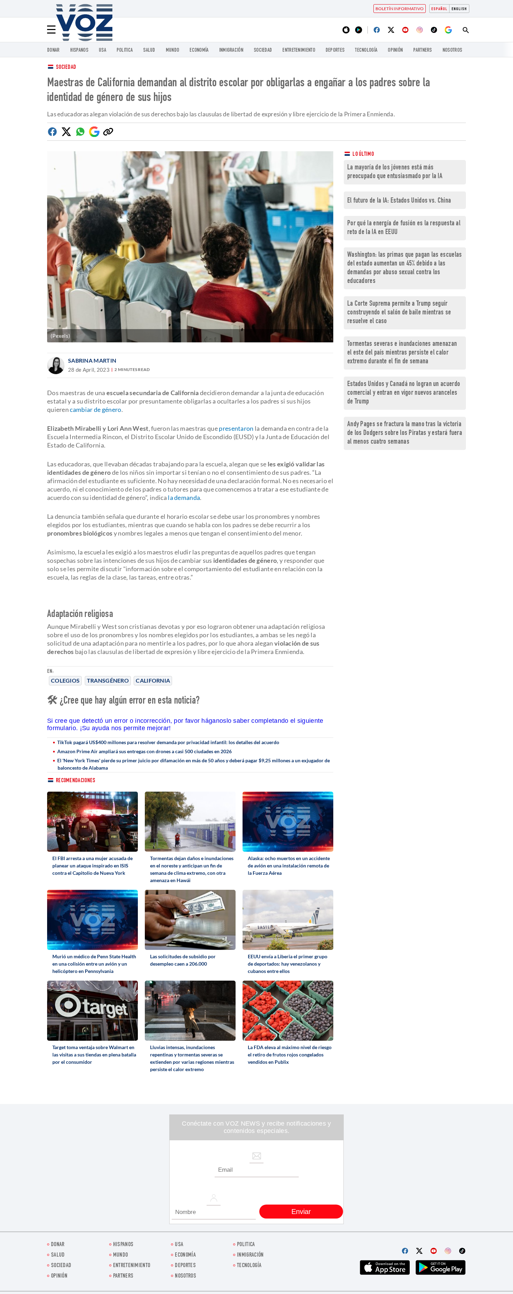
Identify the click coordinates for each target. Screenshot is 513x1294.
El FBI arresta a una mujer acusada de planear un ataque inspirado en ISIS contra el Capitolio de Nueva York (92, 865)
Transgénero (108, 680)
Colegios (65, 680)
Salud (149, 50)
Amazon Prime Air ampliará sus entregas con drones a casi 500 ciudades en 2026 (144, 751)
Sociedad (263, 50)
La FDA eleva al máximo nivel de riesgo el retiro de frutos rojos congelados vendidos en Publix (290, 1054)
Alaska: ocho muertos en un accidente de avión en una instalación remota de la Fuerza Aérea (289, 865)
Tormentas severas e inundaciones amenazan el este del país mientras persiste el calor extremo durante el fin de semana (402, 353)
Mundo (172, 50)
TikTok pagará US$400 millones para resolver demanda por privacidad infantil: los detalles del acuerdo (168, 742)
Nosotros (452, 50)
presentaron (236, 428)
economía (198, 50)
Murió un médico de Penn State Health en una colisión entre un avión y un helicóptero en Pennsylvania (94, 963)
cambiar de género (95, 409)
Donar (53, 50)
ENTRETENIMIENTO (298, 50)
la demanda (184, 497)
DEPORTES (335, 50)
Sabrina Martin (92, 360)
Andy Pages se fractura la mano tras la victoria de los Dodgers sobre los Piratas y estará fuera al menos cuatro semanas (404, 433)
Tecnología (366, 50)
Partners (422, 50)
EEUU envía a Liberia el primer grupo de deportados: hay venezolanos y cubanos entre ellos (287, 963)
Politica (125, 50)
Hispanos (79, 50)
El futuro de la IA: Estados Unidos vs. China (399, 201)
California (153, 680)
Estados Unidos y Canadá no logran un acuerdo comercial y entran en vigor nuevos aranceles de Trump (403, 393)
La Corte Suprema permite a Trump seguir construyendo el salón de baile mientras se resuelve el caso (399, 312)
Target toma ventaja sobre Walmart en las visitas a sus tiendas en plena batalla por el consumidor (94, 1054)
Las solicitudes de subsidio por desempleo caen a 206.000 (183, 960)
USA (102, 50)
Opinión (395, 50)
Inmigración (231, 50)
